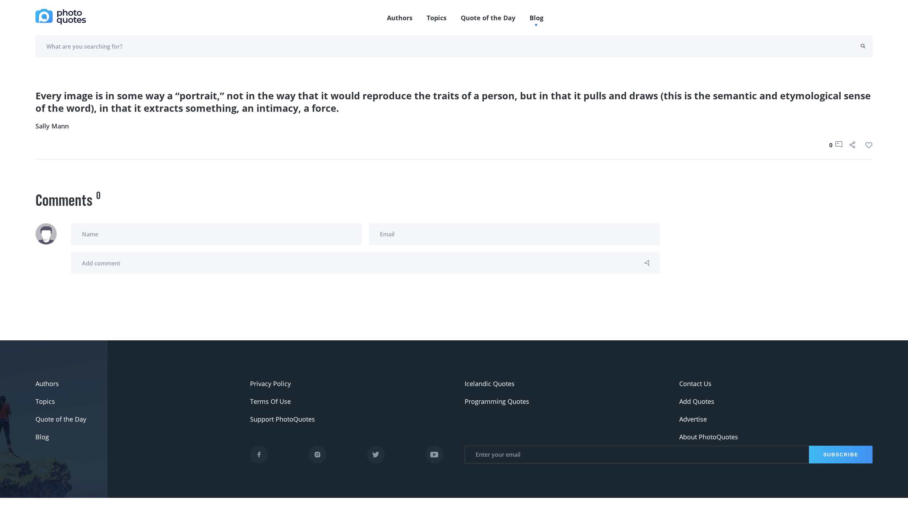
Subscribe (840, 454)
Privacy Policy (270, 383)
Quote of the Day (488, 17)
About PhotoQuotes (708, 437)
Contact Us (695, 383)
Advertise (693, 419)
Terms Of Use (270, 401)
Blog (536, 17)
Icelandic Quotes (490, 383)
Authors (400, 17)
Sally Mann (52, 126)
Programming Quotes (497, 401)
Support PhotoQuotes (282, 419)
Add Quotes (696, 401)
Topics (437, 17)
